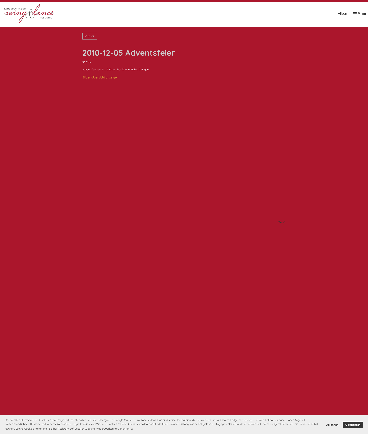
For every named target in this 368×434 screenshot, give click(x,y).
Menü (361, 13)
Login (344, 13)
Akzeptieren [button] (353, 425)
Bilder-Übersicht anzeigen (100, 77)
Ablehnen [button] (332, 425)
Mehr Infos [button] (126, 428)
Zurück (90, 36)
